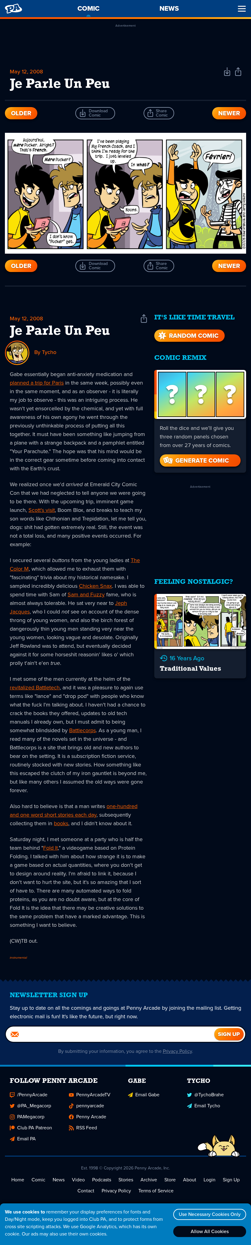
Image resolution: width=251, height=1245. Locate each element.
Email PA (26, 1138)
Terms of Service (156, 1190)
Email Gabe (147, 1094)
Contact (85, 1190)
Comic (38, 1179)
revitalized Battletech (35, 687)
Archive (148, 1179)
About (189, 1179)
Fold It (50, 848)
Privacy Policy (177, 1051)
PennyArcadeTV (93, 1094)
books (61, 823)
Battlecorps (82, 730)
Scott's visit (41, 510)
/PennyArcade (32, 1094)
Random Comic (194, 335)
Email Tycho (207, 1105)
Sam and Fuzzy (86, 594)
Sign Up (231, 1179)
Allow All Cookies (210, 1231)
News (59, 1179)
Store (170, 1179)
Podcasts (101, 1179)
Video (78, 1179)
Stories (125, 1179)
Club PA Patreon (34, 1127)
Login (209, 1179)
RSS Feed (86, 1127)
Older (21, 113)
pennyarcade (90, 1105)
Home (17, 1179)
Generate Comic (202, 460)
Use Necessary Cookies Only (210, 1214)
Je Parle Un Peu (60, 331)
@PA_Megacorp (34, 1105)
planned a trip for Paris (37, 383)
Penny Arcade (91, 1116)
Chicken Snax (95, 586)
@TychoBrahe (209, 1094)
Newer (229, 113)
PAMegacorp (30, 1116)
